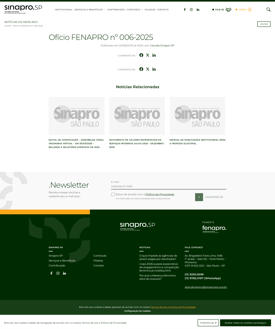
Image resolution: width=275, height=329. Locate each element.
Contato (163, 9)
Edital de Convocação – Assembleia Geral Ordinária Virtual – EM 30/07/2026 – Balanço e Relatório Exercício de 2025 (76, 143)
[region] (137, 322)
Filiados (150, 9)
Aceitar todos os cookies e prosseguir (245, 322)
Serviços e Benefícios (88, 9)
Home (7, 26)
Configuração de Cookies (137, 311)
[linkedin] (198, 9)
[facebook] (184, 9)
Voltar (264, 24)
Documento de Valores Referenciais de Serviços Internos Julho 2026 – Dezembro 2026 (136, 143)
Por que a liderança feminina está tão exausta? (157, 277)
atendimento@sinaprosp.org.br (206, 287)
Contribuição (116, 9)
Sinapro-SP (56, 255)
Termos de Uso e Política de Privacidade (104, 322)
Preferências (207, 322)
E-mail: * (115, 181)
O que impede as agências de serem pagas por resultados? (158, 257)
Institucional (64, 9)
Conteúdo (133, 9)
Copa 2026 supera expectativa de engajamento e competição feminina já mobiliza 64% (159, 267)
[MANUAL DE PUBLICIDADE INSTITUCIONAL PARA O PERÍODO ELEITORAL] (197, 116)
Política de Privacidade (160, 194)
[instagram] (191, 9)
